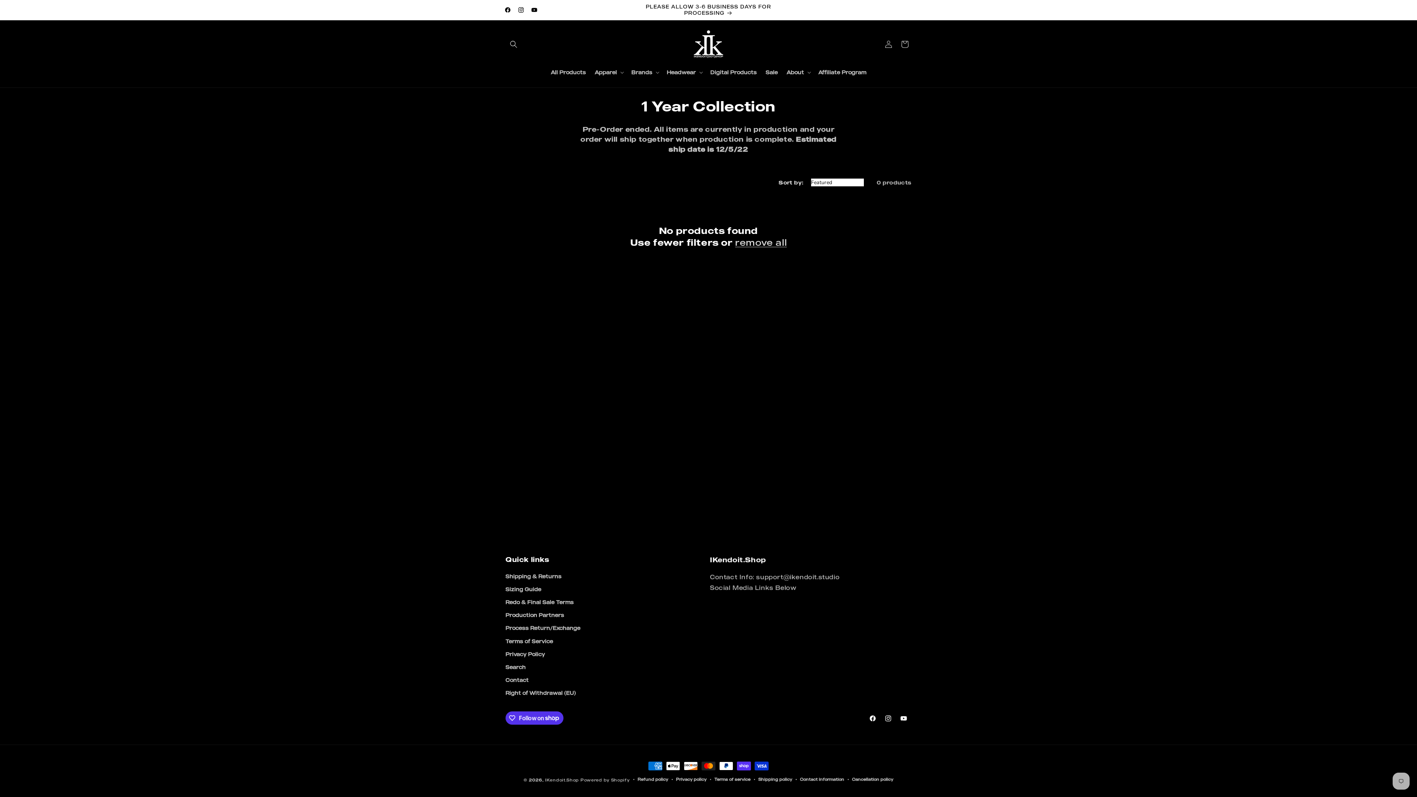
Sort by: (791, 182)
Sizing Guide (523, 589)
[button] (514, 44)
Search (516, 667)
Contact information (822, 779)
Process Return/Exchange (543, 628)
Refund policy (653, 779)
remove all (761, 242)
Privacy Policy (525, 654)
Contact (517, 680)
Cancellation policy (872, 779)
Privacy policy (691, 779)
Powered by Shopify (605, 780)
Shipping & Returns (534, 576)
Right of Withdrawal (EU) (541, 693)
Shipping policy (775, 779)
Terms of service (732, 779)
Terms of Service (529, 641)
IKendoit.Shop (562, 780)
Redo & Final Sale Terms (540, 602)
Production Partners (535, 615)
